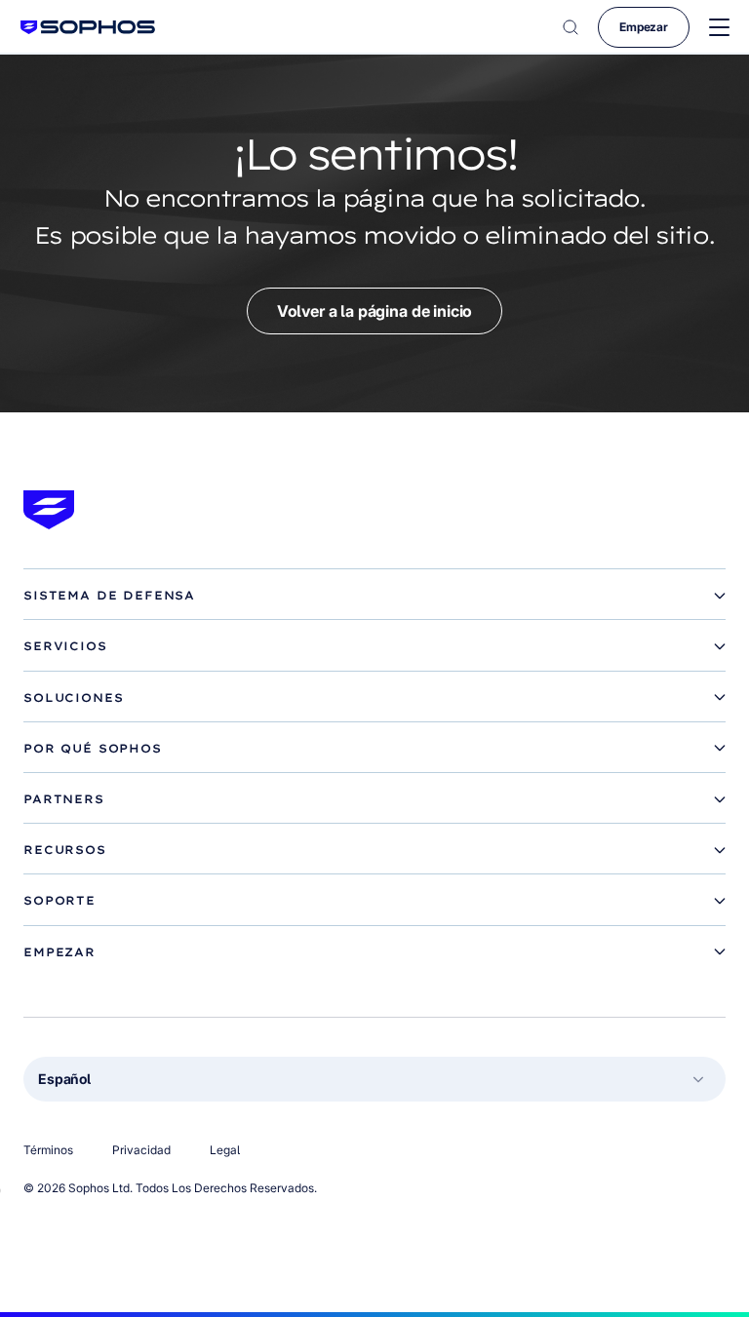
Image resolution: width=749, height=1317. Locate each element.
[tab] (374, 595)
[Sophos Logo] (88, 26)
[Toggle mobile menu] (719, 28)
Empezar (643, 26)
